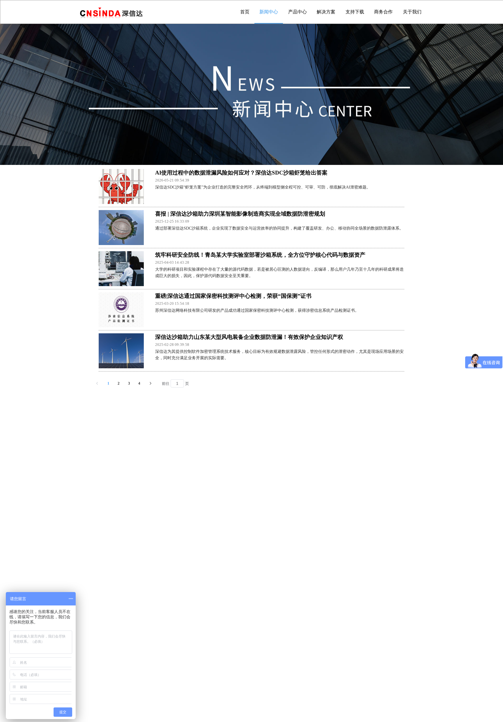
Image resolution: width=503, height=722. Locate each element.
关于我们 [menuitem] (412, 11)
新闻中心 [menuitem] (268, 11)
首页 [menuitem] (244, 11)
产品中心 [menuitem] (297, 11)
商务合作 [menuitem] (383, 11)
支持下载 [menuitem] (355, 11)
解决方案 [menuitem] (326, 11)
